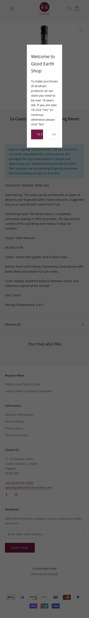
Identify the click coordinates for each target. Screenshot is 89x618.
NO (54, 134)
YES (40, 134)
